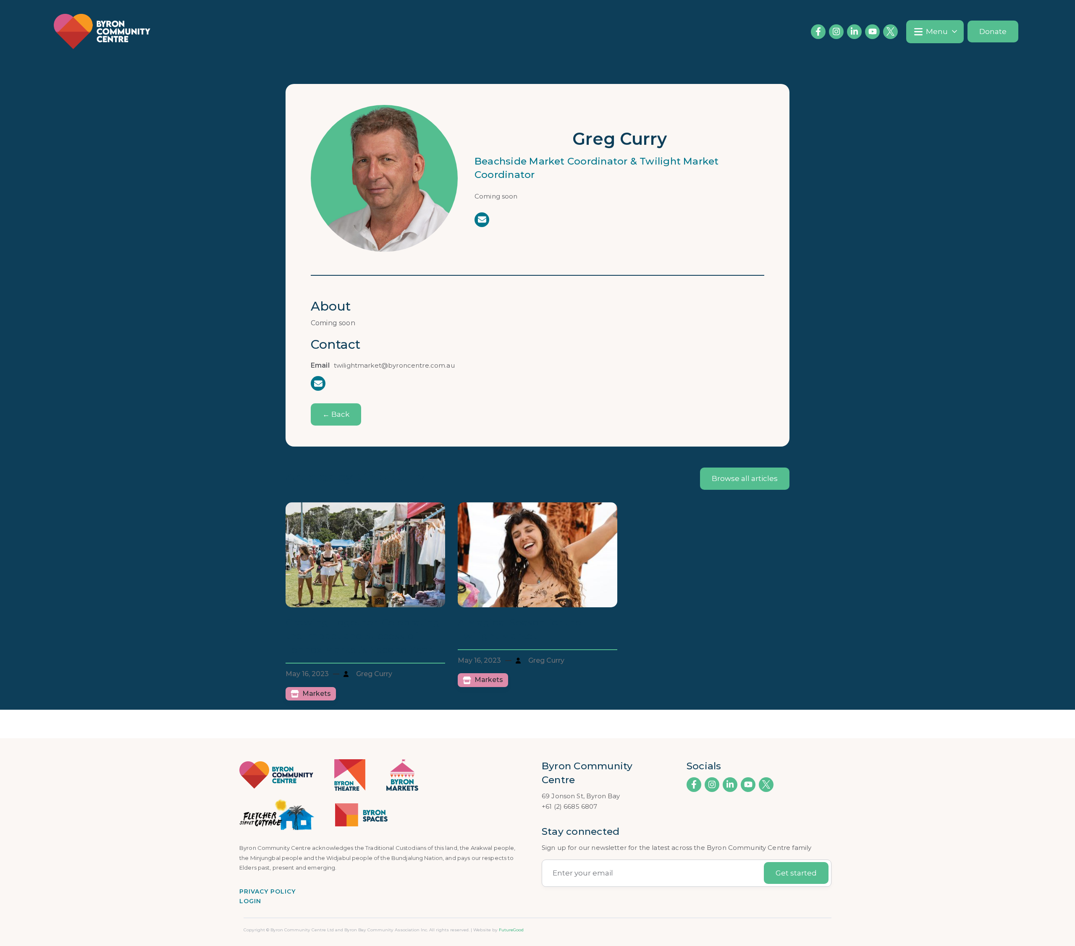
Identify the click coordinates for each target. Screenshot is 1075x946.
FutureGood (511, 930)
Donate (993, 31)
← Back (335, 414)
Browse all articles (745, 478)
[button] (935, 31)
